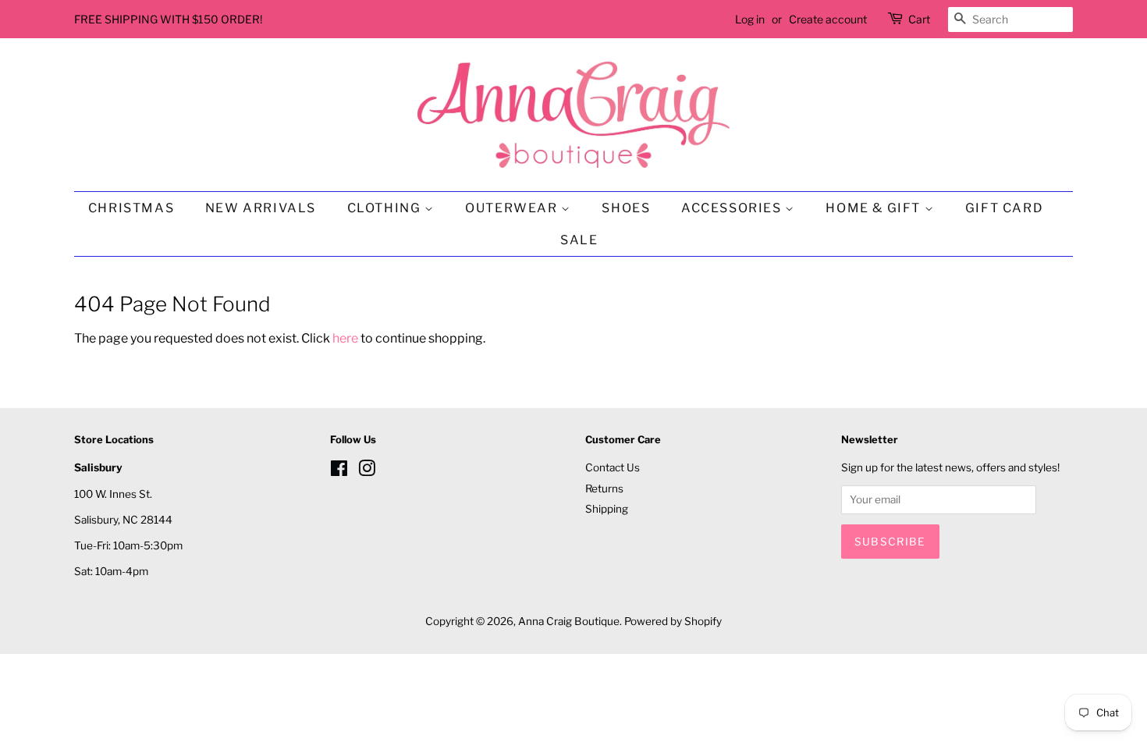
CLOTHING (385, 208)
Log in (750, 19)
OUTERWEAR (513, 208)
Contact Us (612, 467)
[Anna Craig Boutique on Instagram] (366, 471)
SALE (579, 240)
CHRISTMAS (131, 208)
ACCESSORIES (733, 208)
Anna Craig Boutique (569, 621)
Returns (604, 488)
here (345, 338)
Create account (828, 19)
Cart (919, 19)
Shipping (606, 509)
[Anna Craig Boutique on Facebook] (339, 471)
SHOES (626, 208)
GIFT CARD (1004, 208)
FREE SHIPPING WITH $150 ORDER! (168, 19)
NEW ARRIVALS (260, 208)
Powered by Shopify (673, 621)
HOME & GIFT (875, 208)
